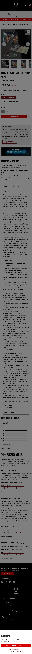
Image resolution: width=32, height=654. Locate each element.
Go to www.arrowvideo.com (16, 645)
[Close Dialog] (30, 631)
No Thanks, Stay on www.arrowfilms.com (15, 650)
